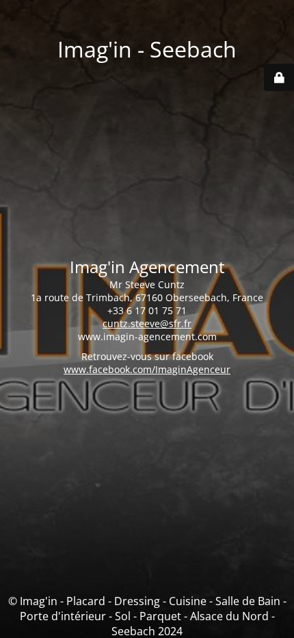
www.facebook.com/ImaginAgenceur (147, 369)
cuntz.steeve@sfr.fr (147, 323)
